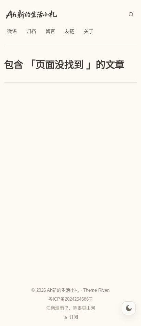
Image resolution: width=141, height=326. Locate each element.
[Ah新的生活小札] (31, 14)
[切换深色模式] (129, 308)
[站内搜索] (131, 14)
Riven (104, 290)
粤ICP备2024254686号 (70, 299)
